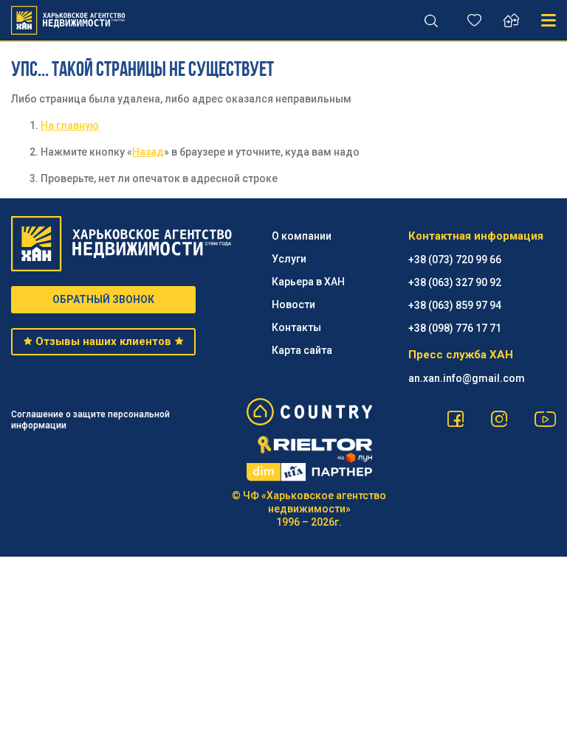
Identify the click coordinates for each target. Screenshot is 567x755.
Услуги (289, 259)
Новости (293, 304)
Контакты (296, 327)
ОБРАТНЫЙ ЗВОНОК (103, 299)
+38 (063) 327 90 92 (454, 282)
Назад (148, 152)
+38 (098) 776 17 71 (454, 328)
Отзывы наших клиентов (103, 341)
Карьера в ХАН (308, 282)
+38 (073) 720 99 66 (454, 259)
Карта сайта (302, 350)
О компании (301, 236)
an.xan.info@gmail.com (466, 378)
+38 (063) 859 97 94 (454, 305)
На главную (70, 125)
